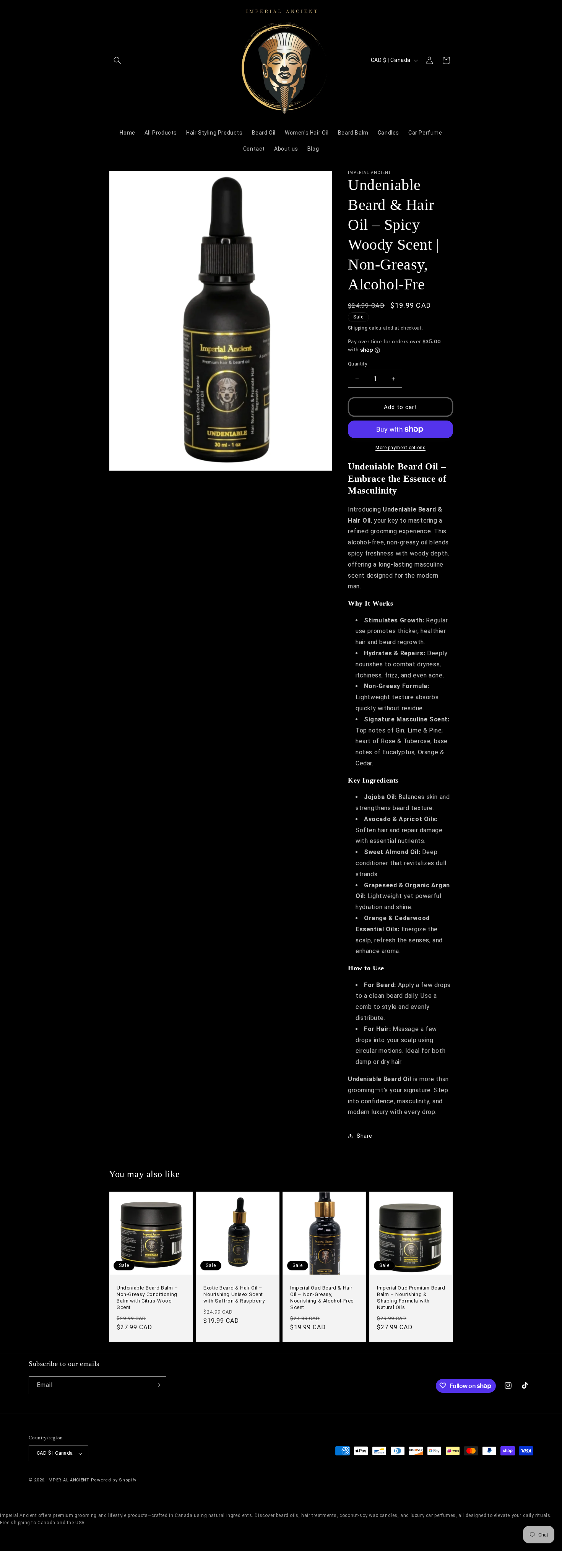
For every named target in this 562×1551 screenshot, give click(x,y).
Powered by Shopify (114, 1480)
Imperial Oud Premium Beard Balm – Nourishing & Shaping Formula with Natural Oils (411, 1297)
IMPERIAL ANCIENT (69, 1480)
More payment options (400, 447)
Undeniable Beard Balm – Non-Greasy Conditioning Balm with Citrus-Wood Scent (147, 1297)
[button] (117, 60)
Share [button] (364, 1136)
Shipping (358, 328)
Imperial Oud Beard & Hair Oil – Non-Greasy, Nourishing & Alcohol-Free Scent (322, 1297)
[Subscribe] (157, 1385)
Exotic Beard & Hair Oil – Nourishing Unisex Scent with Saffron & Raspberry (234, 1294)
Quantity (357, 364)
